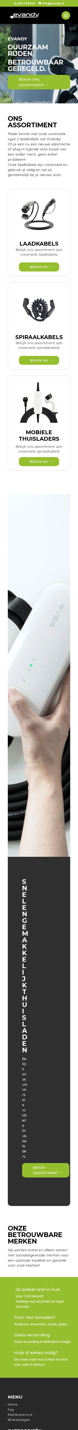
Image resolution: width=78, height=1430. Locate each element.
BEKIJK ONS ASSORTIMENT (31, 82)
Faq (11, 1410)
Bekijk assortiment (45, 1170)
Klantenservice (20, 1415)
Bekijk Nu (39, 267)
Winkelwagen (19, 1420)
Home (13, 1404)
